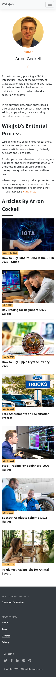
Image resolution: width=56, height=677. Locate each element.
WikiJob (8, 4)
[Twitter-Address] (5, 660)
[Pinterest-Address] (30, 660)
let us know (29, 191)
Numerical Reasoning (12, 602)
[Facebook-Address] (12, 660)
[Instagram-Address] (24, 660)
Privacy (5, 642)
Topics (5, 629)
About (5, 622)
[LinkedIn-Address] (18, 660)
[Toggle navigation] (49, 4)
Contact (6, 635)
